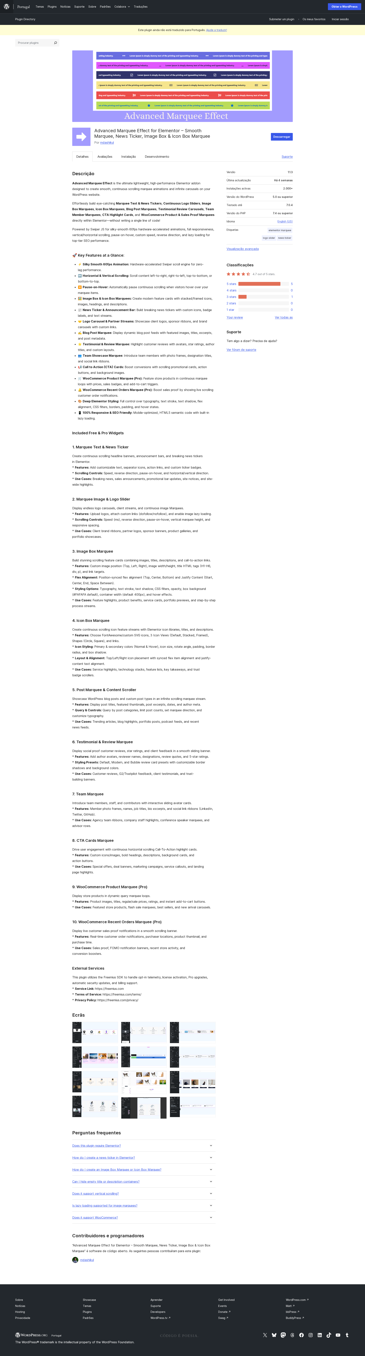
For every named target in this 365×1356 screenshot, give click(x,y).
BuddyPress (295, 1317)
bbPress (293, 1311)
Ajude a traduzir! (216, 30)
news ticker (284, 237)
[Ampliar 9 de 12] (210, 1027)
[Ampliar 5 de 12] (161, 1027)
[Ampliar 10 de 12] (210, 1051)
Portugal (56, 1335)
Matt (290, 1305)
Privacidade (22, 1317)
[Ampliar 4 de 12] (113, 1101)
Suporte (287, 156)
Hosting (20, 1311)
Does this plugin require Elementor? (96, 1146)
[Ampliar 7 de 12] (161, 1076)
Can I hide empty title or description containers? (106, 1181)
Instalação (128, 156)
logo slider (269, 237)
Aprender (157, 1299)
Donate (224, 1311)
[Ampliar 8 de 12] (161, 1102)
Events (222, 1305)
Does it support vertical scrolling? (95, 1193)
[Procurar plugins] (55, 43)
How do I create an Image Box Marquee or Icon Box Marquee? (116, 1169)
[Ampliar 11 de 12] (210, 1076)
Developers (158, 1311)
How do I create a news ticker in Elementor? (103, 1157)
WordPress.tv (161, 1317)
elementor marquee (280, 230)
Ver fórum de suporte (241, 350)
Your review (235, 317)
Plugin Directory (25, 19)
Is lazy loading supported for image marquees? (104, 1205)
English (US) (285, 221)
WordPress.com (297, 1299)
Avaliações (105, 156)
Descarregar (281, 136)
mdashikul (107, 142)
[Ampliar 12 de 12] (210, 1102)
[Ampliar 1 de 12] (113, 1027)
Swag (223, 1317)
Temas (87, 1305)
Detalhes (82, 156)
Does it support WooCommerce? (95, 1217)
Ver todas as (284, 317)
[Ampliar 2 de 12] (113, 1051)
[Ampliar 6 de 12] (161, 1051)
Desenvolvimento (157, 156)
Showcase (89, 1299)
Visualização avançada (243, 249)
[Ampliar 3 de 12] (113, 1076)
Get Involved (226, 1299)
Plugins (87, 1311)
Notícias (20, 1305)
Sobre (19, 1299)
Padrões (88, 1317)
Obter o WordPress (345, 6)
